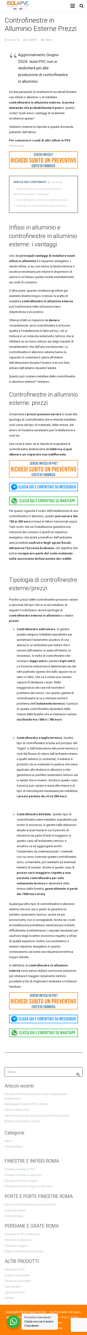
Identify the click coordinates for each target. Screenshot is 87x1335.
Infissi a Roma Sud (17, 1110)
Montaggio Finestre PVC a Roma (26, 1104)
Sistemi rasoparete (17, 1275)
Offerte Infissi (14, 1146)
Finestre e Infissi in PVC (20, 1169)
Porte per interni (15, 1210)
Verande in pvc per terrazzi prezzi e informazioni (37, 1115)
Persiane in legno (16, 1245)
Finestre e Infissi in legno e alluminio (29, 1186)
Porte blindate (14, 1216)
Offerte (9, 1298)
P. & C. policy (70, 1317)
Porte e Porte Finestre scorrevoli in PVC (30, 1204)
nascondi (55, 182)
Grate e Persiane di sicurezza (24, 1251)
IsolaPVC (32, 39)
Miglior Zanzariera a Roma (22, 1121)
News (48, 39)
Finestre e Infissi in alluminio (23, 1175)
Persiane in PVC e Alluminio (23, 1234)
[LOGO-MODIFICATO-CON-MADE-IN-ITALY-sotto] (17, 5)
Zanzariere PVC (15, 1292)
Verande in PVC (15, 1269)
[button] (72, 5)
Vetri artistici (13, 1286)
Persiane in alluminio (18, 1240)
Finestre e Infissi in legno (21, 1180)
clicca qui (16, 145)
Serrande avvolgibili (18, 1281)
